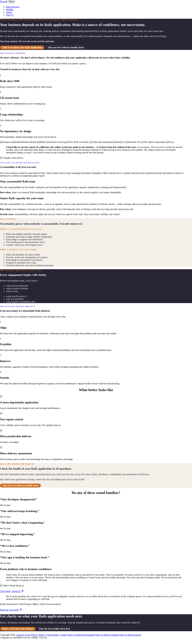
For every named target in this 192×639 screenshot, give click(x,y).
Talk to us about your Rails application (22, 47)
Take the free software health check (20, 485)
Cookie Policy (52, 635)
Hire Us (10, 15)
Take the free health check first (54, 628)
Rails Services (12, 7)
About (9, 12)
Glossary (20, 635)
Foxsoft (3, 1)
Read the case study (9, 610)
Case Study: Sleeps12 (10, 591)
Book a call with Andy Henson (17, 628)
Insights (9, 9)
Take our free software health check (65, 47)
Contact (63, 635)
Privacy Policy (38, 635)
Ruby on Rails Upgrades (107, 635)
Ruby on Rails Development (81, 635)
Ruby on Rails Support (130, 635)
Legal (28, 635)
